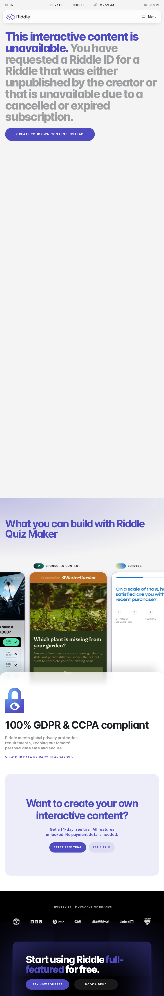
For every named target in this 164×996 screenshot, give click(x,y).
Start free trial (68, 847)
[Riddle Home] (18, 17)
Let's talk (101, 847)
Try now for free (47, 984)
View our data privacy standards (37, 757)
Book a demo (96, 984)
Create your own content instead (49, 134)
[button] (10, 5)
